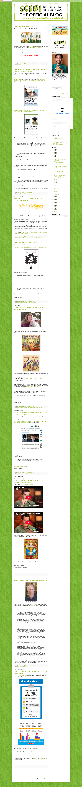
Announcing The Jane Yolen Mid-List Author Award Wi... (60, 169)
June (55, 185)
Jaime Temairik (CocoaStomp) (58, 144)
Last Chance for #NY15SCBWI (23, 26)
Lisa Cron (28, 302)
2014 (54, 155)
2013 (54, 153)
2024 (54, 208)
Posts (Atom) (21, 771)
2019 (54, 200)
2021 (54, 203)
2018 (54, 199)
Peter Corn (16, 661)
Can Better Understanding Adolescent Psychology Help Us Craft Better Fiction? (29, 70)
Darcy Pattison (43, 758)
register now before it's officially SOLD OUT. (36, 47)
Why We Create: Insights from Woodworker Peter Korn (31, 580)
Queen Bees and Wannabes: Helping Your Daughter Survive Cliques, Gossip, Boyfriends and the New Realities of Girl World (29, 80)
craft (17, 193)
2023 (54, 206)
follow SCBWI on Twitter (64, 93)
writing (35, 302)
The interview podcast (18, 293)
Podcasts (32, 302)
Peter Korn (35, 604)
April (55, 182)
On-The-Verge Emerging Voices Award (36, 237)
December (56, 194)
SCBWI (54, 126)
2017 (54, 197)
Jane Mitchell (25, 407)
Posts (54, 86)
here (34, 758)
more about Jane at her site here (32, 386)
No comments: (29, 63)
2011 (54, 150)
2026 (54, 211)
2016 (54, 196)
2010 (54, 149)
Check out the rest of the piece (20, 466)
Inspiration (21, 666)
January (55, 158)
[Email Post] (33, 63)
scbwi (58, 126)
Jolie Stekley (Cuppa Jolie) (57, 138)
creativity (18, 666)
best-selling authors (22, 473)
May (55, 184)
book (25, 293)
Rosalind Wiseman (17, 79)
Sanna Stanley (40, 407)
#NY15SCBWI (19, 64)
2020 (54, 202)
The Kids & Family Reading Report (20, 675)
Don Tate (54, 141)
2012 (54, 152)
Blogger (45, 778)
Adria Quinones (23, 237)
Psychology (20, 193)
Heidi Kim (28, 237)
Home (31, 770)
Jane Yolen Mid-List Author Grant (33, 407)
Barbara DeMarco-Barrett (21, 302)
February (55, 179)
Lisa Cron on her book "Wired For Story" (26, 242)
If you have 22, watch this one (19, 510)
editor (31, 473)
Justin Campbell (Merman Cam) (58, 137)
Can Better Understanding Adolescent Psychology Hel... (60, 176)
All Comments (55, 88)
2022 (54, 205)
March (55, 181)
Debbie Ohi (55, 139)
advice (18, 473)
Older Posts (46, 770)
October (55, 191)
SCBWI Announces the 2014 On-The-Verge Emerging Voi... (60, 173)
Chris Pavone (28, 473)
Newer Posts (16, 770)
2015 (18, 407)
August (55, 188)
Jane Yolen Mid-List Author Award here (33, 400)
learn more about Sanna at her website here (35, 378)
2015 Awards (19, 237)
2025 (54, 209)
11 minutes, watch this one (28, 484)
